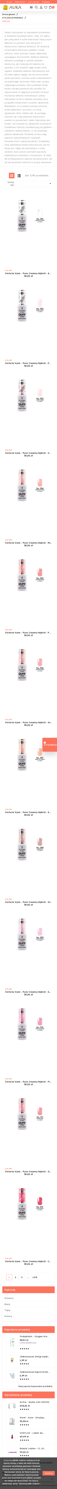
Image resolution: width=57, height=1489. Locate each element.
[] (11, 175)
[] (19, 175)
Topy (7, 1310)
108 (35, 1277)
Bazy (7, 1304)
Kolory (8, 270)
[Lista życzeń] (45, 7)
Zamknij (49, 1473)
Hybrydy (10, 1289)
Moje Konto (20, 2)
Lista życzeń (33, 2)
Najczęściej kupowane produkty (35, 1386)
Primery (9, 1298)
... (28, 1277)
